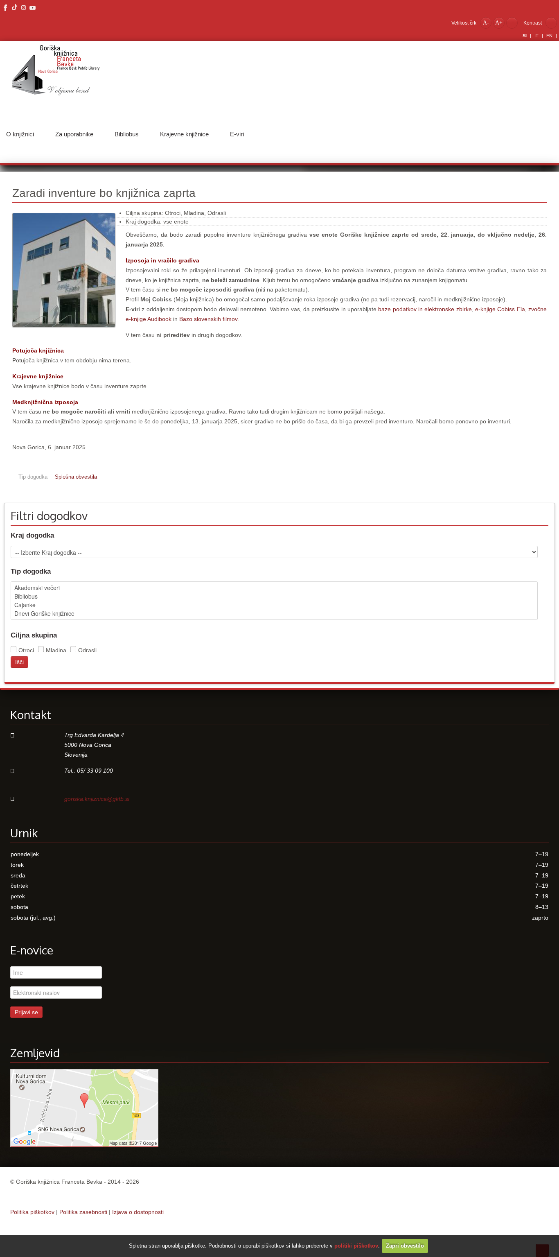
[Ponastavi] (512, 22)
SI (525, 35)
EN (550, 35)
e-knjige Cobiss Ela (500, 309)
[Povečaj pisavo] (499, 22)
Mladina (56, 650)
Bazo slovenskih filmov (208, 319)
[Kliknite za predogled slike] (63, 331)
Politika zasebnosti (83, 1212)
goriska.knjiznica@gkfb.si (96, 799)
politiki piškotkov (356, 1246)
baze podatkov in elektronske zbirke (424, 309)
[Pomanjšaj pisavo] (485, 22)
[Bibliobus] (274, 596)
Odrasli (87, 650)
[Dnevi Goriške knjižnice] (274, 613)
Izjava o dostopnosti (138, 1212)
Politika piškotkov (32, 1212)
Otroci (26, 650)
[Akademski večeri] (274, 587)
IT (537, 35)
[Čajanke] (274, 605)
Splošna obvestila (76, 477)
